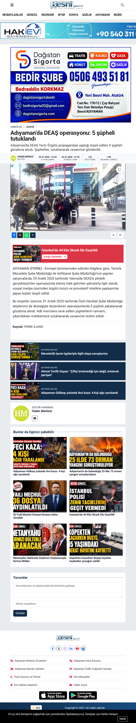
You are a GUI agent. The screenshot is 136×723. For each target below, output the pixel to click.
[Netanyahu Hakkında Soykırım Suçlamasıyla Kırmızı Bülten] (40, 539)
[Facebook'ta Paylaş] (14, 235)
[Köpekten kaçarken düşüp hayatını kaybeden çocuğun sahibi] (96, 539)
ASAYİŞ (30, 127)
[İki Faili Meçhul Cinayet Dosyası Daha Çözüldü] (40, 496)
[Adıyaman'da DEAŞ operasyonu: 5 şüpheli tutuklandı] (68, 197)
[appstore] (53, 695)
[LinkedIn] (71, 648)
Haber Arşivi (80, 684)
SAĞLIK (87, 14)
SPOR (61, 14)
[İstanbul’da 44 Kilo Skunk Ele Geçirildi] (96, 496)
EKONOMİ (47, 14)
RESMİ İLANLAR (12, 14)
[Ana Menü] (12, 5)
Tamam (122, 719)
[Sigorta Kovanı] (70, 84)
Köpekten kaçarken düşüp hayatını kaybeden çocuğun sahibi (90, 559)
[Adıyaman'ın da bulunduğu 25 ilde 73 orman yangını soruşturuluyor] (96, 452)
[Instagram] (65, 648)
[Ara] (122, 5)
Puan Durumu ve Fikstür (27, 676)
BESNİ (118, 14)
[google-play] (83, 695)
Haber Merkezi (42, 411)
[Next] (83, 648)
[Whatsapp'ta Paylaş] (26, 235)
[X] (59, 648)
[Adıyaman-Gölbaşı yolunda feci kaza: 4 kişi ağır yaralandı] (40, 452)
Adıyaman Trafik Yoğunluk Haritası (92, 668)
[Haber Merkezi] (21, 413)
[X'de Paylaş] (20, 235)
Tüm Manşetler (81, 676)
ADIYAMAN (102, 14)
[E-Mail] (34, 418)
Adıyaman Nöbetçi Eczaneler (30, 660)
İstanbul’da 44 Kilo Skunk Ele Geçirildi (91, 514)
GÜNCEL (32, 14)
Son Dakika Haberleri (25, 684)
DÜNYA (73, 14)
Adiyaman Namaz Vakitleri (29, 668)
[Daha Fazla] (32, 235)
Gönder (20, 613)
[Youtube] (77, 648)
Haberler (16, 127)
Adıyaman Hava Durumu (87, 660)
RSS (37, 707)
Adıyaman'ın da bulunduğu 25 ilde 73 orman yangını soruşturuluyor (95, 473)
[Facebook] (52, 648)
